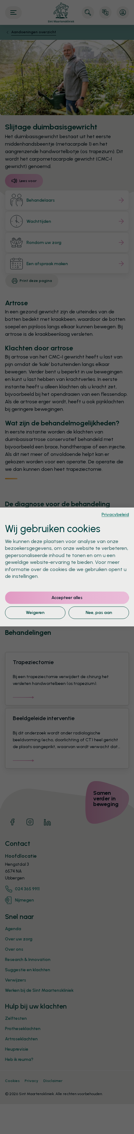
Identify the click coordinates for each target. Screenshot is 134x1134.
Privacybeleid (115, 514)
